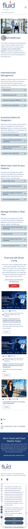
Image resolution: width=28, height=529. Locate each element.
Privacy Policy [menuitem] (8, 527)
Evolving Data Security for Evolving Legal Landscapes (14, 402)
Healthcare (6, 316)
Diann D (6, 356)
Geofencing (7, 313)
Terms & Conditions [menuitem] (18, 527)
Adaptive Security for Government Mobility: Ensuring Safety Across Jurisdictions (13, 365)
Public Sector (13, 313)
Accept (14, 518)
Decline (14, 522)
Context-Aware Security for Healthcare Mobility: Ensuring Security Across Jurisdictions (12, 320)
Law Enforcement (18, 359)
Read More (14, 286)
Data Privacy (17, 314)
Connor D (6, 311)
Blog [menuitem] (2, 488)
